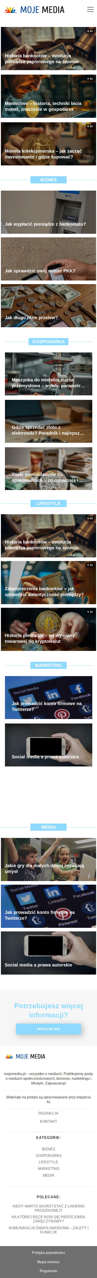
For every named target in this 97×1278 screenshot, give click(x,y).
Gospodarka (48, 341)
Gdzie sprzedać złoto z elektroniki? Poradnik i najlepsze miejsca (47, 430)
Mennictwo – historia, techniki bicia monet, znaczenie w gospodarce (43, 106)
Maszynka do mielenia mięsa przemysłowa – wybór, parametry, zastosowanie (48, 383)
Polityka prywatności (48, 1253)
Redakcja (48, 1113)
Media (48, 827)
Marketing (48, 665)
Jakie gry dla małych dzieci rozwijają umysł (44, 868)
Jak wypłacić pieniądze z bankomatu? (45, 224)
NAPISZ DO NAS (48, 1029)
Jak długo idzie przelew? (31, 317)
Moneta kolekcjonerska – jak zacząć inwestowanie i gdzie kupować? (43, 154)
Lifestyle (48, 503)
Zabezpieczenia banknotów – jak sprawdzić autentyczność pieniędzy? (44, 591)
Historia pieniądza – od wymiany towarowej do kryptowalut (40, 638)
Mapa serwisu (48, 1262)
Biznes (48, 179)
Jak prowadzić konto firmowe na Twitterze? (47, 706)
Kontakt (48, 1121)
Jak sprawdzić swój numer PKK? (40, 270)
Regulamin (48, 1271)
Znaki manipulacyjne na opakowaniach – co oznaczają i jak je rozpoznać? (45, 477)
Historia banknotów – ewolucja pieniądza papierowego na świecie (42, 58)
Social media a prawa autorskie (45, 756)
